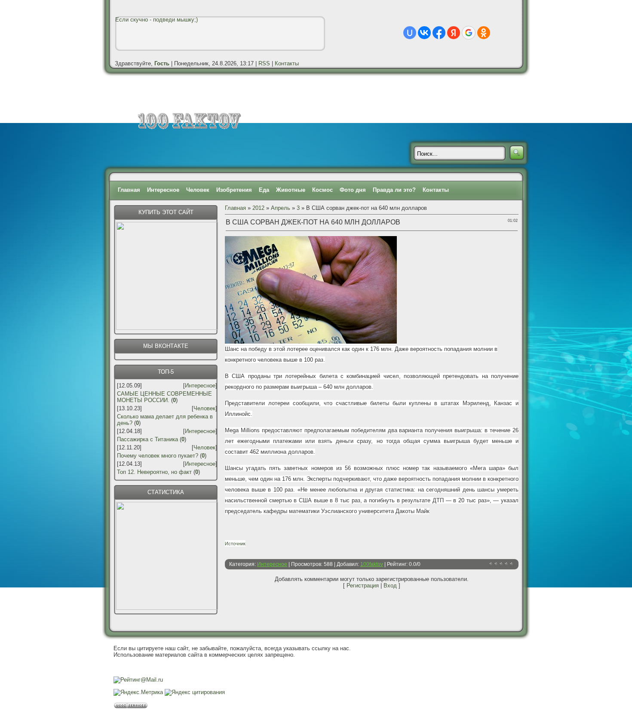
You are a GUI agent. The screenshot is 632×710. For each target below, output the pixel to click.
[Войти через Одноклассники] (483, 32)
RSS (264, 63)
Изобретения (234, 190)
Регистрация (363, 585)
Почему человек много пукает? (157, 455)
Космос (322, 190)
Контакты (287, 63)
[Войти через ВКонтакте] (424, 32)
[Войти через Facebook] (439, 32)
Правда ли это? (394, 190)
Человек (197, 190)
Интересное (163, 190)
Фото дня (353, 190)
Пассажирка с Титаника (147, 439)
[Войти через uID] (409, 32)
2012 (258, 208)
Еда (264, 190)
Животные (290, 190)
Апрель (280, 208)
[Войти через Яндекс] (453, 32)
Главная (129, 190)
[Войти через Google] (469, 33)
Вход (390, 585)
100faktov (371, 564)
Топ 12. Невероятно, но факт (154, 472)
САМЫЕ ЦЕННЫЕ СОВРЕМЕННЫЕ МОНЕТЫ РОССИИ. (164, 396)
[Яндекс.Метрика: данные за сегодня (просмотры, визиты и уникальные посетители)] (138, 692)
